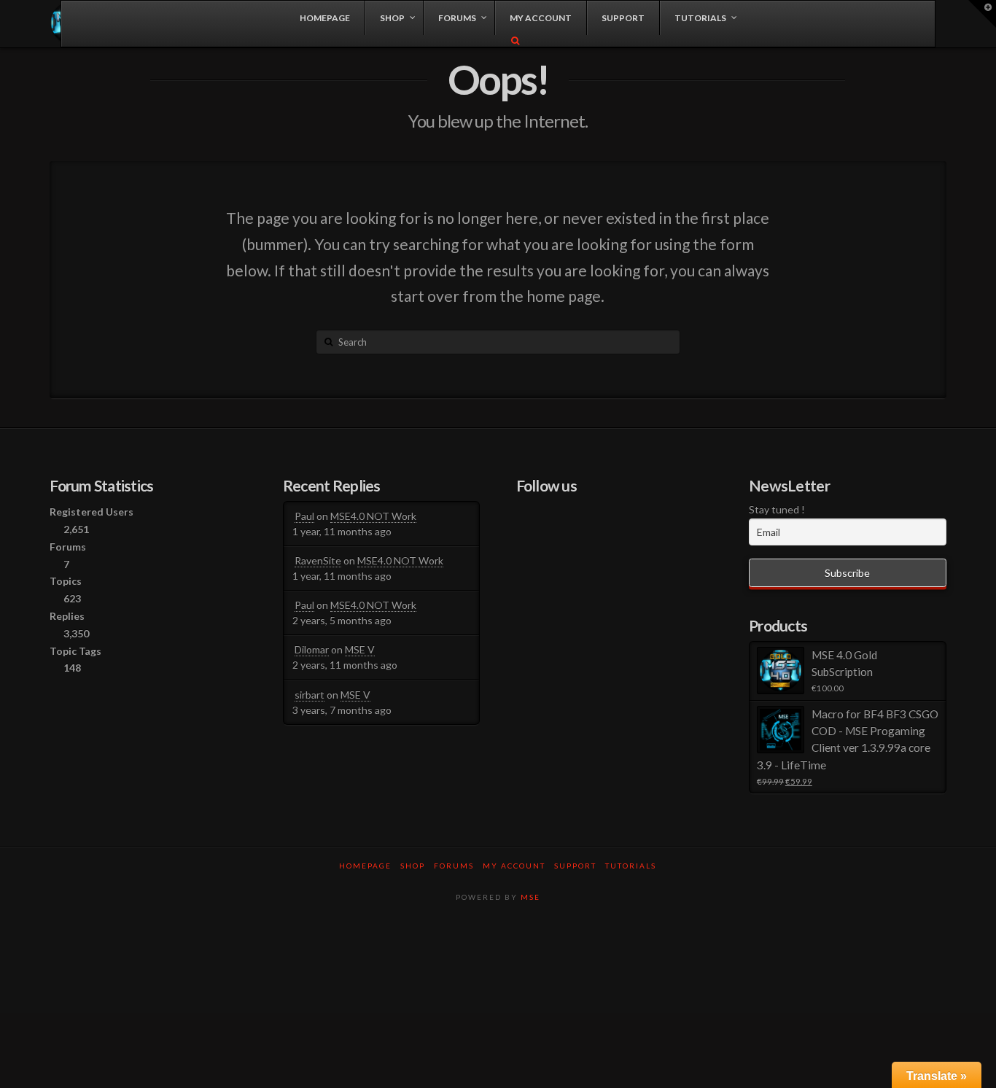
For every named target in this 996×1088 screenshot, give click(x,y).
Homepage (365, 865)
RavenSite (318, 560)
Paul (304, 516)
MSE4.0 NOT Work (373, 516)
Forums (454, 865)
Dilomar (312, 649)
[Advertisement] (498, 963)
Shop (412, 865)
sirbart (309, 694)
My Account (514, 865)
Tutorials (630, 865)
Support (575, 865)
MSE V (360, 649)
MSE (530, 897)
